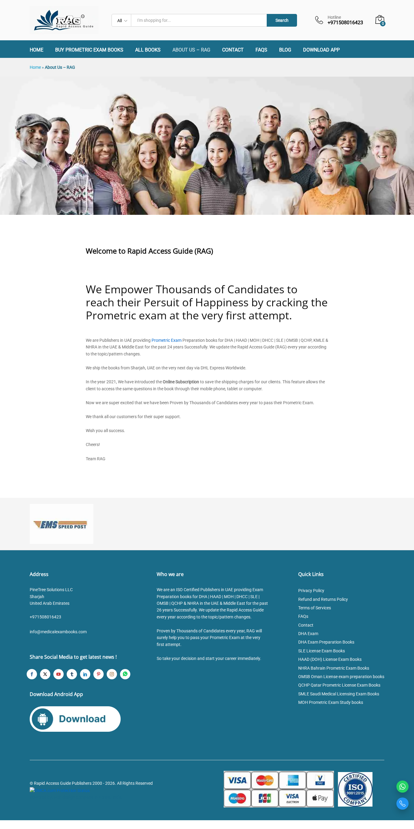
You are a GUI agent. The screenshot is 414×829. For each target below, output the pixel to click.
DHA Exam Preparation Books (326, 642)
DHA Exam (308, 633)
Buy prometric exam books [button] (89, 50)
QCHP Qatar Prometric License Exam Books (339, 685)
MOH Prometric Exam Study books (330, 702)
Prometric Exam (167, 340)
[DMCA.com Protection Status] (60, 789)
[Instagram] (112, 674)
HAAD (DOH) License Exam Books (330, 659)
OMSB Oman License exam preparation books (341, 676)
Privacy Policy (311, 590)
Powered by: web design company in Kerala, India (76, 797)
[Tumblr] (72, 674)
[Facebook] (32, 674)
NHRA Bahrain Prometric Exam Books (333, 668)
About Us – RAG (191, 50)
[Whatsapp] (125, 674)
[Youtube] (58, 674)
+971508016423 (45, 616)
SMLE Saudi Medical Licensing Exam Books (338, 693)
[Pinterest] (98, 674)
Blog (285, 50)
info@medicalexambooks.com (58, 631)
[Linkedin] (85, 674)
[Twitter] (45, 674)
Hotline (334, 17)
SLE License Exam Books (321, 650)
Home (36, 50)
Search (282, 20)
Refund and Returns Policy (323, 599)
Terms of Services (314, 607)
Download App (321, 50)
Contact (233, 50)
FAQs (261, 50)
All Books (148, 50)
